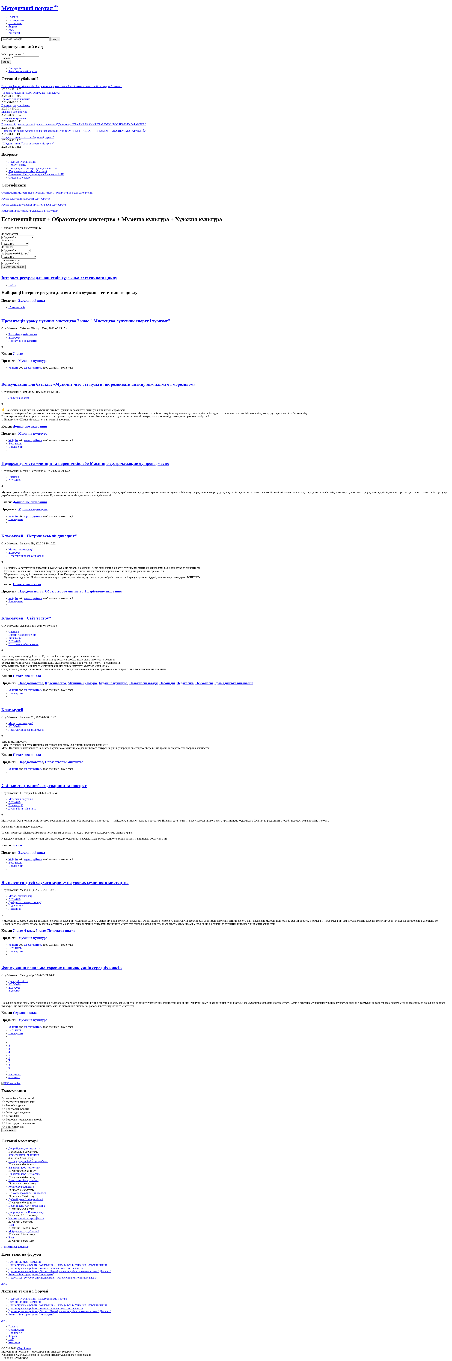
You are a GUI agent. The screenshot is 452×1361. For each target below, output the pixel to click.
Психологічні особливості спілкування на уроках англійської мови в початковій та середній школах (61, 86)
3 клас (18, 845)
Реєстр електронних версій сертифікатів (25, 198)
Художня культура (113, 683)
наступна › (14, 1074)
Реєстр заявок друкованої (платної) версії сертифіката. (34, 204)
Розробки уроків (15, 1105)
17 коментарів (16, 307)
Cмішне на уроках (19, 177)
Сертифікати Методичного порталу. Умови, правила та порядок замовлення (47, 192)
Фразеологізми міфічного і (24, 1154)
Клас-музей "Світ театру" (26, 618)
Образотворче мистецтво (64, 591)
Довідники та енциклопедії (24, 902)
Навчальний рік (10, 260)
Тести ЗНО (12, 1115)
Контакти (14, 32)
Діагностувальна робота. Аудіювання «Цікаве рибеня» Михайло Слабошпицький (57, 1264)
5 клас (41, 930)
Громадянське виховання (234, 683)
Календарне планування (20, 1123)
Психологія (204, 683)
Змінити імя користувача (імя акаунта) (31, 1274)
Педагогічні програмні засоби (26, 555)
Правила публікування (22, 161)
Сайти (12, 285)
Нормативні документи (22, 340)
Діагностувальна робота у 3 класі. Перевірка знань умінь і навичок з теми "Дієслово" (59, 1271)
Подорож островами (13, 118)
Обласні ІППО (17, 164)
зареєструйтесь (33, 367)
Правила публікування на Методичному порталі (37, 1298)
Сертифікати (16, 20)
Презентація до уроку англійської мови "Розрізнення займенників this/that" (53, 1277)
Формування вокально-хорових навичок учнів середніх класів (61, 967)
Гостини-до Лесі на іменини (25, 1261)
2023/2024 (14, 990)
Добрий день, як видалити (24, 1148)
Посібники (15, 908)
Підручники (15, 905)
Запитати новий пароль (22, 71)
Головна (13, 16)
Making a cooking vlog (14, 111)
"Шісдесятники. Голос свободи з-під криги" (27, 137)
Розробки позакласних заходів (23, 1119)
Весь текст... (15, 443)
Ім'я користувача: (12, 54)
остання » (14, 1077)
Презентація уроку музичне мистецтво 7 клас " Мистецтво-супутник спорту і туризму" (85, 321)
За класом (7, 240)
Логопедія (167, 683)
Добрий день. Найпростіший (25, 1199)
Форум (12, 26)
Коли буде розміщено (21, 1186)
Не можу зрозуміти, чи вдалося (27, 1192)
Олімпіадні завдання (18, 1112)
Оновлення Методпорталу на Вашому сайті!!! (36, 174)
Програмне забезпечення (23, 644)
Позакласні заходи (143, 683)
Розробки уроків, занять (22, 334)
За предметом (9, 233)
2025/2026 (14, 337)
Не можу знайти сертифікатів (26, 1218)
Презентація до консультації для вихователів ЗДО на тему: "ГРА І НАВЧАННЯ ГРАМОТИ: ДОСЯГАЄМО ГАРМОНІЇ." (73, 124)
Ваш (11, 1224)
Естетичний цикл (31, 300)
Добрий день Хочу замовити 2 (26, 1205)
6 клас (29, 930)
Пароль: (7, 58)
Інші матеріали (14, 1126)
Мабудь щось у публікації (23, 1231)
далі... (4, 1283)
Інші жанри (15, 637)
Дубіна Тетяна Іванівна (22, 808)
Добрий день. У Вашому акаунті (27, 1212)
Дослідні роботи (18, 981)
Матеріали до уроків (20, 798)
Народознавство (30, 591)
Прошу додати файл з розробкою (28, 1161)
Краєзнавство (55, 683)
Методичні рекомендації (20, 1101)
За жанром (7, 246)
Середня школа (25, 1013)
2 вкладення (15, 601)
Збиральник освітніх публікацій (27, 171)
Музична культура (32, 361)
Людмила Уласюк (18, 397)
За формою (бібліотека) (15, 253)
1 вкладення (15, 446)
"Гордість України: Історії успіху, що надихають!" (31, 92)
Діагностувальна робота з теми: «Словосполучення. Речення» (45, 1268)
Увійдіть (13, 367)
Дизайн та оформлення (22, 634)
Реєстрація (14, 68)
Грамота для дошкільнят (15, 98)
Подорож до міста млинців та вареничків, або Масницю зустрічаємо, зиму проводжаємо (85, 463)
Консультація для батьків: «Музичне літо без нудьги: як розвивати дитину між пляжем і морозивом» (98, 384)
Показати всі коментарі (15, 1246)
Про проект (15, 23)
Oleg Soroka (24, 1348)
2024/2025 (14, 987)
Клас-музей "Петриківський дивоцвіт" (39, 536)
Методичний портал (29, 8)
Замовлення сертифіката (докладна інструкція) (29, 210)
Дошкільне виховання (30, 426)
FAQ (11, 29)
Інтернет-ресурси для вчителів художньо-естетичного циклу (59, 277)
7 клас (18, 353)
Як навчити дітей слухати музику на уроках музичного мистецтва (65, 882)
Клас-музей (12, 709)
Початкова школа (27, 584)
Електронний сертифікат (23, 1180)
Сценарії (13, 476)
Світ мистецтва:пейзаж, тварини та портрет (44, 785)
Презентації (15, 805)
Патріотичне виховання (103, 591)
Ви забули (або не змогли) (24, 1167)
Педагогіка (185, 683)
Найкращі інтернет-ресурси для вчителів (32, 168)
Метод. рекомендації (20, 549)
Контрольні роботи (17, 1108)
